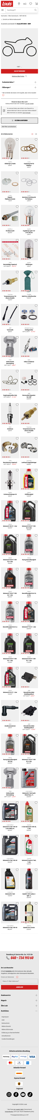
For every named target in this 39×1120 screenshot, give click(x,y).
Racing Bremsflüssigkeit (29, 559)
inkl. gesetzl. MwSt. (19, 1109)
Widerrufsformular (7, 1029)
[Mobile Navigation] (2, 9)
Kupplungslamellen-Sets (10, 395)
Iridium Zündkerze (29, 361)
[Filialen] (19, 3)
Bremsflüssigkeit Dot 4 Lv (10, 627)
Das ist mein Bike (19, 71)
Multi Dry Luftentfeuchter (29, 296)
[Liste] (36, 134)
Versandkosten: (9, 1111)
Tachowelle (10, 330)
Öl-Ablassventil (10, 231)
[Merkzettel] (30, 3)
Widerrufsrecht (6, 1026)
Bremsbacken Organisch (10, 462)
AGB (3, 1020)
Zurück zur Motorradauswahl (11, 19)
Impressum (5, 1017)
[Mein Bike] (24, 3)
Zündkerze (10, 429)
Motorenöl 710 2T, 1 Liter (29, 627)
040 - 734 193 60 (22, 958)
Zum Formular (26, 112)
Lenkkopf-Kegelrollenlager (29, 462)
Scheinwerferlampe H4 (10, 494)
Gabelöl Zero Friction (29, 927)
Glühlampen (29, 264)
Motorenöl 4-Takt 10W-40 (10, 860)
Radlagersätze (29, 330)
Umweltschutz (6, 1036)
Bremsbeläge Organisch (10, 264)
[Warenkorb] (36, 3)
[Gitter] (32, 134)
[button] (35, 10)
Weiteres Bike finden (18, 76)
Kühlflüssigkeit (29, 494)
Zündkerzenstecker (10, 726)
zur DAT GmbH (29, 103)
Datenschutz (6, 1023)
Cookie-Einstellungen (8, 1039)
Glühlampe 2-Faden (10, 163)
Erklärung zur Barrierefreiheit (10, 1032)
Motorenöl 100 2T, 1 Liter (10, 526)
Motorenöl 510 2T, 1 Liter (10, 692)
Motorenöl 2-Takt (10, 894)
